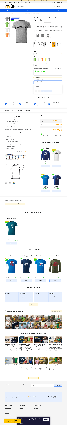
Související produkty (19, 110)
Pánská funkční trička (58, 124)
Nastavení (21, 423)
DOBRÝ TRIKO (48, 94)
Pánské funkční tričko (58, 126)
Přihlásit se (58, 385)
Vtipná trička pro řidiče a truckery (57, 121)
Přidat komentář (15, 203)
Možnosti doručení (59, 68)
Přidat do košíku (47, 91)
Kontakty (35, 410)
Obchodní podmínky (24, 2)
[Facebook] (54, 397)
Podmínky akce (39, 74)
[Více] (59, 10)
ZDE (25, 151)
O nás (5, 2)
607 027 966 (47, 5)
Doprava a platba (16, 2)
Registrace (60, 2)
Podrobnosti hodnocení (47, 22)
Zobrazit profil (56, 311)
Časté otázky (10, 2)
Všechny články (33, 378)
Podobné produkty (27, 110)
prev (5, 265)
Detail (45, 166)
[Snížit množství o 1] (36, 91)
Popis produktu (7, 110)
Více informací (55, 36)
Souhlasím (46, 419)
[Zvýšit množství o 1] (39, 91)
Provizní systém (7, 413)
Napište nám (36, 408)
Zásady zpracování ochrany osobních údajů (11, 411)
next (62, 265)
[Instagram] (56, 397)
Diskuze (13, 110)
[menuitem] (8, 10)
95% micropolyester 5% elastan (57, 130)
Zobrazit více (33, 304)
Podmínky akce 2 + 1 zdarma (24, 411)
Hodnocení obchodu (33, 287)
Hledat (40, 6)
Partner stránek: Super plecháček (10, 415)
